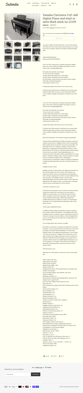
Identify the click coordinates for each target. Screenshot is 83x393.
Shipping (52, 27)
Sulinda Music (66, 386)
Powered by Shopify (74, 386)
